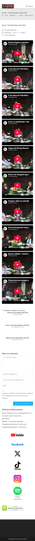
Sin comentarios (9, 35)
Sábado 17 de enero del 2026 (12, 421)
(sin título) (5, 419)
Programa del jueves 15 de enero (14, 427)
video (23, 33)
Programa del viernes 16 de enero (14, 424)
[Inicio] (2, 15)
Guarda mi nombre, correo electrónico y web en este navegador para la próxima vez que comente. (17, 395)
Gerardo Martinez (10, 30)
